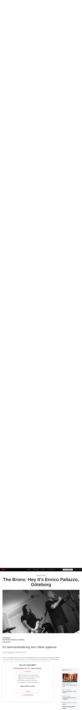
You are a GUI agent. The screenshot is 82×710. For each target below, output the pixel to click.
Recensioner (36, 569)
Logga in (76, 569)
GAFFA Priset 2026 (51, 569)
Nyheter (29, 569)
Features (43, 569)
